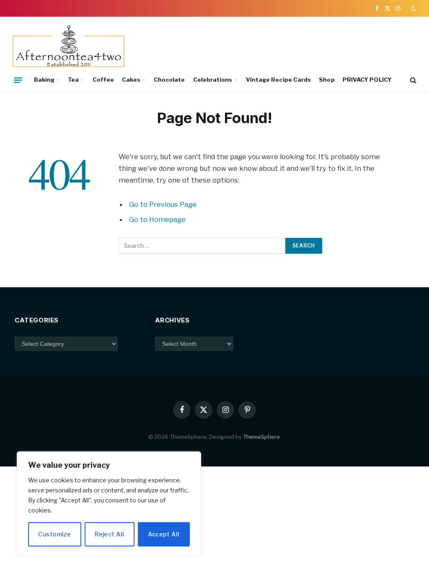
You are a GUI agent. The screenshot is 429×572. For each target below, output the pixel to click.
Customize (54, 534)
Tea (73, 79)
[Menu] (18, 80)
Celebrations (213, 79)
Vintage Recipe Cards (278, 79)
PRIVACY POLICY (367, 79)
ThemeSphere (261, 436)
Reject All (109, 534)
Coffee (103, 79)
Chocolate (169, 79)
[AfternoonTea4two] (68, 47)
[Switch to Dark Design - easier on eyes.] (412, 8)
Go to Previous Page (162, 204)
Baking (44, 79)
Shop (326, 79)
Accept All (163, 534)
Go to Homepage (157, 219)
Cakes (131, 79)
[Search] (412, 80)
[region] (109, 503)
